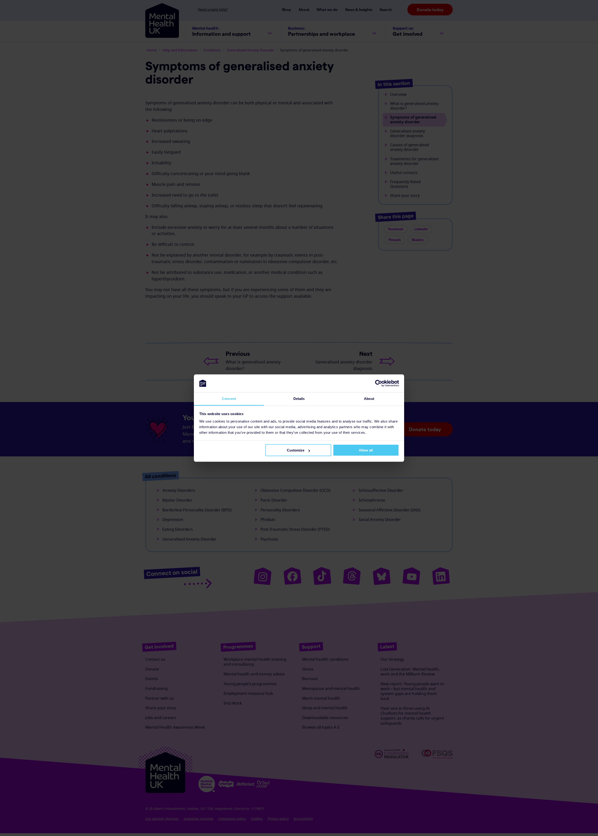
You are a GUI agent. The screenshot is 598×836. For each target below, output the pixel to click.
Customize (295, 450)
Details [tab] (299, 399)
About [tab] (369, 399)
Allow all (366, 450)
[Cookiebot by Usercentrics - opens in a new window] (378, 383)
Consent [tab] (229, 399)
